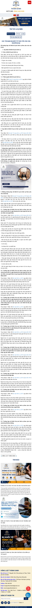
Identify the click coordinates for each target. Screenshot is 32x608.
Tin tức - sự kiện (21, 33)
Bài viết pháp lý (11, 33)
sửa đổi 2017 (27, 215)
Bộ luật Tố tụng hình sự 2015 (15, 79)
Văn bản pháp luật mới (16, 37)
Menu (29, 2)
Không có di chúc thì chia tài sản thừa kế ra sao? (16, 485)
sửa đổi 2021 (27, 133)
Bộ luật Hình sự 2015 (8, 142)
